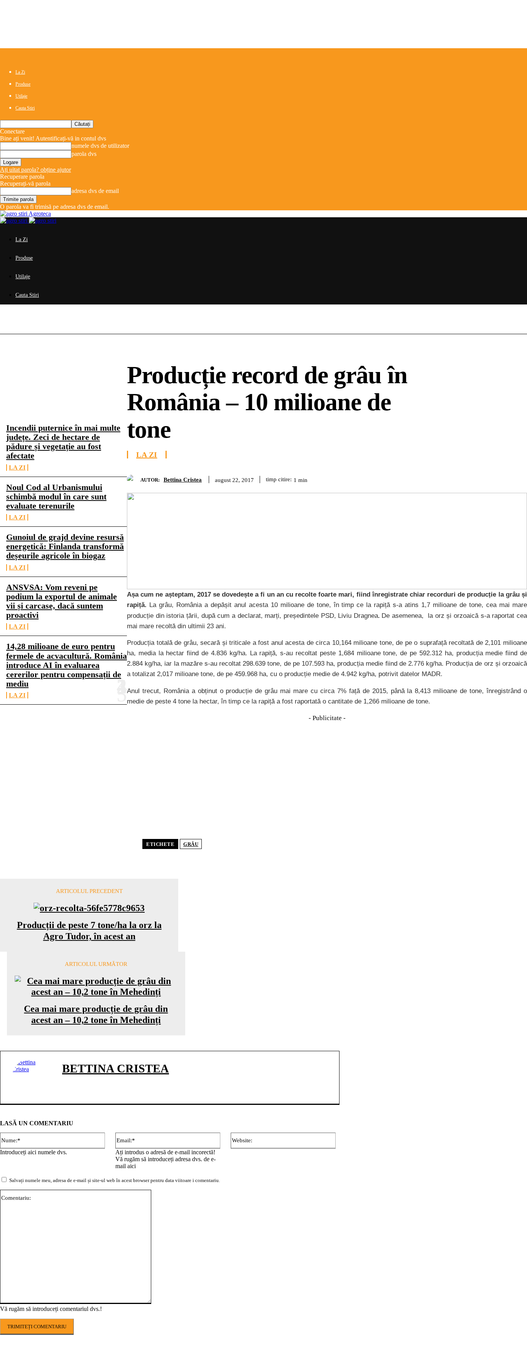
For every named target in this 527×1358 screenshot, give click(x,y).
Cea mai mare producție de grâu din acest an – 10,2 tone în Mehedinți (96, 1014)
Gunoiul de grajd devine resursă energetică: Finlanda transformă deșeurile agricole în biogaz (65, 546)
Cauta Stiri (25, 108)
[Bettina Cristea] (133, 479)
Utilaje (21, 96)
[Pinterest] (430, 478)
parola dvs (83, 154)
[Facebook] (374, 478)
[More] (514, 478)
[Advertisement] (327, 777)
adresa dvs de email (95, 191)
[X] (402, 478)
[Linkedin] (485, 478)
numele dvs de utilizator (100, 145)
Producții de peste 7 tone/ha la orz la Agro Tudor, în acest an (89, 930)
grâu (190, 844)
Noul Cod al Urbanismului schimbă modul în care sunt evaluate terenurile (56, 496)
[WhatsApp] (458, 478)
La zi (17, 467)
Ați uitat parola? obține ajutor (35, 169)
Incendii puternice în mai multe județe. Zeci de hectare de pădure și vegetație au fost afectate (63, 442)
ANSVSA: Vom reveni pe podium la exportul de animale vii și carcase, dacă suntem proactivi (61, 601)
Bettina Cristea (183, 480)
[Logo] (14, 220)
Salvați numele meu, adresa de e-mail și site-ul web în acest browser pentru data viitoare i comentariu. (114, 1180)
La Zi (20, 72)
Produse (22, 84)
